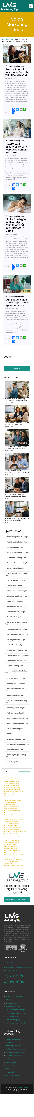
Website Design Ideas (11, 863)
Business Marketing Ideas (12, 783)
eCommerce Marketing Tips (16, 1013)
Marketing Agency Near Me (15, 1049)
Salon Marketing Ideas (15, 66)
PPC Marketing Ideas (10, 844)
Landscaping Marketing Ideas (13, 819)
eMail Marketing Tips (13, 1020)
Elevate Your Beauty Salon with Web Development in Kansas (16, 148)
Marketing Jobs (11, 1059)
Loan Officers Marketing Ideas (13, 827)
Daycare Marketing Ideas (12, 793)
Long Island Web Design (14, 1056)
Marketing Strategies (13, 1039)
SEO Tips (9, 1000)
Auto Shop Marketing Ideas (12, 779)
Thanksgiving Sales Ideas (12, 861)
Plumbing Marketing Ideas (12, 840)
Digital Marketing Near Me (15, 1052)
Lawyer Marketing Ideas (11, 821)
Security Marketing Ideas (12, 855)
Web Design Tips (11, 1003)
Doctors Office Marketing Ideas (13, 798)
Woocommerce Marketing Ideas (14, 865)
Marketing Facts (21, 831)
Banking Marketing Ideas (12, 781)
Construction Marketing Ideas (13, 787)
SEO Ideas (23, 855)
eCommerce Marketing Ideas (13, 800)
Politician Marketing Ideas (12, 842)
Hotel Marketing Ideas (11, 815)
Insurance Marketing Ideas (12, 817)
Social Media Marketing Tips (15, 1006)
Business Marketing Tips (14, 997)
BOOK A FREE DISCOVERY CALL (17, 899)
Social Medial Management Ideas (14, 857)
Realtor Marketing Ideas (11, 846)
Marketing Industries (13, 1046)
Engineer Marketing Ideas (12, 804)
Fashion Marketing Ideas (12, 806)
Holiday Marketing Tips (14, 1016)
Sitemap (9, 1069)
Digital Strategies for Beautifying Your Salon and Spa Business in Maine (15, 225)
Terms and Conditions (13, 1075)
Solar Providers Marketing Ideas (13, 859)
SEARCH (17, 368)
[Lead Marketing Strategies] (6, 976)
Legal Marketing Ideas (11, 825)
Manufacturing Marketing (12, 829)
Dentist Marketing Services (12, 796)
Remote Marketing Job (11, 848)
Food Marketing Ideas (11, 808)
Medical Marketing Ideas (12, 834)
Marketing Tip (23, 1087)
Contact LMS (10, 1065)
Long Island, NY (9, 963)
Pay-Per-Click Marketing (11, 838)
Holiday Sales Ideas (10, 812)
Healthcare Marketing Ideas (12, 810)
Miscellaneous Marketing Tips (16, 1023)
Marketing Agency (10, 831)
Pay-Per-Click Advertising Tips (16, 1010)
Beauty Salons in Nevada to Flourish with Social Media (16, 72)
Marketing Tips (7, 40)
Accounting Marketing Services (13, 777)
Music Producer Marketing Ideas (14, 836)
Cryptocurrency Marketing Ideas (14, 791)
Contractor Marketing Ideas (12, 789)
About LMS (9, 1042)
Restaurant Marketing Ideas (12, 850)
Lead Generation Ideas (11, 823)
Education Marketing (11, 802)
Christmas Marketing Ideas (12, 785)
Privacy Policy (10, 1072)
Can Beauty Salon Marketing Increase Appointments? (17, 302)
